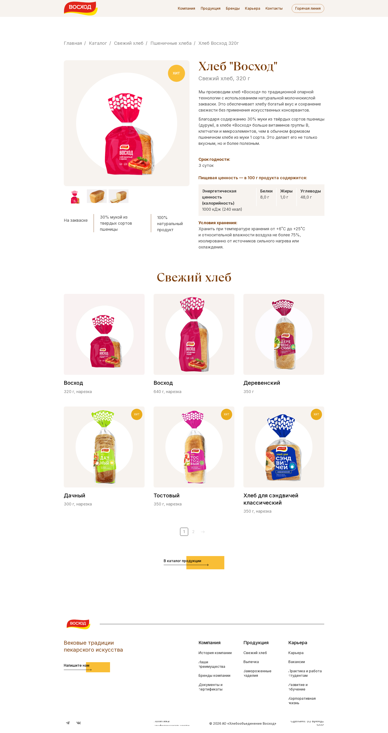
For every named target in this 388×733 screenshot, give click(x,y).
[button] (210, 8)
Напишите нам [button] (76, 665)
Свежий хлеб (128, 43)
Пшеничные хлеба (171, 43)
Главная (73, 43)
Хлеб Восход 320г (218, 43)
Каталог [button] (98, 43)
